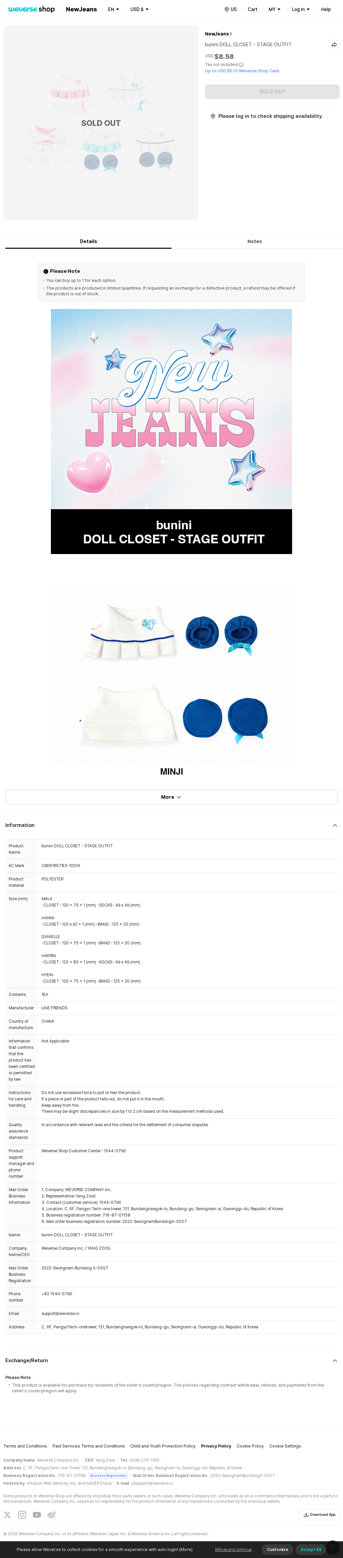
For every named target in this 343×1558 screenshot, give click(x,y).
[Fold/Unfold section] (171, 825)
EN (111, 9)
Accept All (311, 1549)
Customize (277, 1549)
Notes (255, 241)
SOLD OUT (272, 92)
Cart (253, 9)
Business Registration (108, 1475)
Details (88, 241)
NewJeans (217, 33)
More (167, 797)
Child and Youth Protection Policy (163, 1446)
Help (326, 9)
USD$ (137, 9)
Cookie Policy (250, 1446)
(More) (186, 1549)
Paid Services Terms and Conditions (89, 1446)
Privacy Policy (216, 1446)
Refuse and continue (233, 1549)
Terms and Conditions (25, 1446)
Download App (322, 1514)
